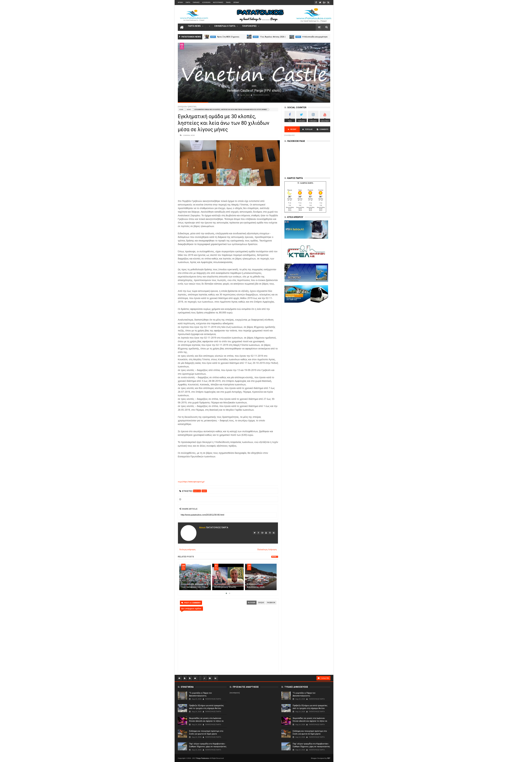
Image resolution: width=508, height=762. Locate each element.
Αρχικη (180, 2)
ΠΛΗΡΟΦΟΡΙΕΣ (249, 26)
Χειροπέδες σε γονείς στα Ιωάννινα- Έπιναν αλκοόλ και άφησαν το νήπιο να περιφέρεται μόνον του (206, 721)
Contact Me (325, 678)
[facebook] (258, 532)
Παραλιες (196, 2)
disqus (261, 602)
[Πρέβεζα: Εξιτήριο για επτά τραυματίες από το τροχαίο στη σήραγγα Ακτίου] (182, 708)
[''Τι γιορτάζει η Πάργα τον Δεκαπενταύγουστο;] (182, 696)
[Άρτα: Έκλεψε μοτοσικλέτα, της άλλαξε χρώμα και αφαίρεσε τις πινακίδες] (206, 37)
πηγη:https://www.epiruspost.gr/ (191, 482)
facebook (271, 602)
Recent (293, 129)
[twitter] (254, 532)
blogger (251, 602)
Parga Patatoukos (202, 758)
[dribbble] (269, 532)
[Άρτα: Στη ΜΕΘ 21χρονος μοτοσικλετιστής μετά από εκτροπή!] (249, 37)
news (213, 37)
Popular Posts (308, 130)
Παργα (188, 2)
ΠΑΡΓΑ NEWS (194, 26)
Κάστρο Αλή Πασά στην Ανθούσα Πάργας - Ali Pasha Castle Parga (254, 90)
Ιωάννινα (186, 135)
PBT (328, 758)
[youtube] (266, 532)
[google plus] (262, 532)
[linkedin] (273, 532)
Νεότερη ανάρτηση (187, 549)
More (274, 557)
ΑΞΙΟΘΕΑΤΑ (206, 2)
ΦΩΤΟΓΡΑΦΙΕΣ (218, 2)
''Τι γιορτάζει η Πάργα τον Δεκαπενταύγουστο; (200, 694)
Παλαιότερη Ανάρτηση (267, 549)
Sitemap (236, 2)
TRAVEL (228, 2)
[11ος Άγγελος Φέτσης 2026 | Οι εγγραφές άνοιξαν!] (292, 37)
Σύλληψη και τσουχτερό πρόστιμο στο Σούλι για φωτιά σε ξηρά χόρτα (206, 732)
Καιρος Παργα (306, 183)
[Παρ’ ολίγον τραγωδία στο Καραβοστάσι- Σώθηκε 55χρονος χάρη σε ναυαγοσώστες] (182, 746)
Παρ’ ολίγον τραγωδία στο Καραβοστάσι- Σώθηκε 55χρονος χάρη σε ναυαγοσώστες (207, 745)
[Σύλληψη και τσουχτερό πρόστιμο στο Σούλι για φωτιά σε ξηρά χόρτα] (182, 734)
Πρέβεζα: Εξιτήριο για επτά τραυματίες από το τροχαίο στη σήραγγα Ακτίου (206, 706)
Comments (323, 129)
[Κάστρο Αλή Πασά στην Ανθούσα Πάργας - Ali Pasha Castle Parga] (254, 72)
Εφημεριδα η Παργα (224, 26)
